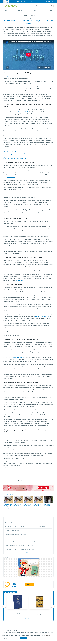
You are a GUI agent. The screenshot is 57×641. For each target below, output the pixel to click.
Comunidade (33, 1)
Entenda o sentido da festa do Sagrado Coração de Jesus (19, 545)
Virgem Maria (18, 98)
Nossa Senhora (26, 15)
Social (38, 1)
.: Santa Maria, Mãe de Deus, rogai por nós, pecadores (17, 151)
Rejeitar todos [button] (17, 638)
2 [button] (28, 619)
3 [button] (31, 619)
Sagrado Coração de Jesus (42, 316)
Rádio (49, 1)
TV (46, 1)
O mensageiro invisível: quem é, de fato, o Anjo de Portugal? (20, 549)
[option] (17, 606)
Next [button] (53, 606)
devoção (7, 76)
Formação (15, 1)
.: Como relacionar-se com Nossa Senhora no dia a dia (16, 156)
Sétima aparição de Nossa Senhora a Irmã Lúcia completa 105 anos (21, 541)
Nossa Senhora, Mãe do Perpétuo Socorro (15, 538)
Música (22, 1)
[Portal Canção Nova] (6, 1)
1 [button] (26, 619)
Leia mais (48, 635)
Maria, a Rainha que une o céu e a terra (14, 522)
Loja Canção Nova (10, 592)
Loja (52, 1)
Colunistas (49, 10)
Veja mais (28, 552)
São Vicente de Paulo (23, 111)
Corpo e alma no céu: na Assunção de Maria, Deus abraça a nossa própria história (25, 526)
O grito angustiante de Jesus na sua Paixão (15, 534)
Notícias (18, 1)
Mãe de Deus (19, 280)
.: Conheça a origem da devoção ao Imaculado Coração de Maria (19, 154)
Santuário (29, 1)
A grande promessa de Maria (12, 530)
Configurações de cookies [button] (7, 638)
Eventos (10, 1)
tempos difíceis (11, 177)
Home (6, 10)
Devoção (32, 15)
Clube (25, 1)
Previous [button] (4, 606)
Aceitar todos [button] (24, 638)
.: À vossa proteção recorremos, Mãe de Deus (14, 158)
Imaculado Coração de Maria (18, 357)
